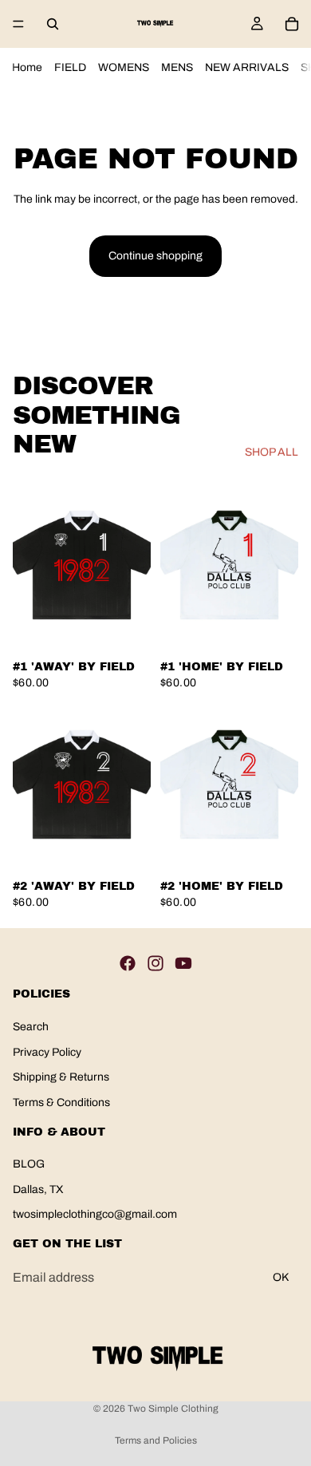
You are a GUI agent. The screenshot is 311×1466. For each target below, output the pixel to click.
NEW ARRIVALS (247, 67)
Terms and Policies (156, 1440)
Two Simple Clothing (173, 1408)
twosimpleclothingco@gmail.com (95, 1215)
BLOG (29, 1164)
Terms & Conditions (61, 1102)
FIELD (70, 67)
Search (31, 1027)
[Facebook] (127, 964)
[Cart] (291, 23)
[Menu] (18, 24)
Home (27, 67)
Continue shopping (155, 256)
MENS (177, 67)
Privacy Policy (47, 1052)
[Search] (52, 23)
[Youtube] (183, 964)
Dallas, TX (38, 1189)
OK (281, 1277)
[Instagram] (155, 964)
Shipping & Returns (61, 1078)
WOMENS (123, 67)
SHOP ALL (271, 452)
